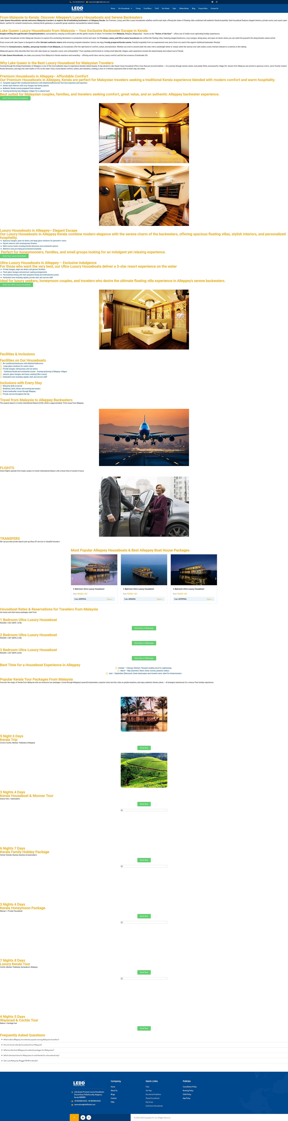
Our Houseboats (123, 8)
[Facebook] (212, 1)
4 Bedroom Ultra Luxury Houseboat (138, 589)
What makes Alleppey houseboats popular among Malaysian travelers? (31, 1039)
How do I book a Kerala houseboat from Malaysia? (22, 1045)
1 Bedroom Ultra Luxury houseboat (88, 589)
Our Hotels (165, 8)
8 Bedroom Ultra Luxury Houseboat (188, 589)
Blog (193, 8)
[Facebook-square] (83, 1117)
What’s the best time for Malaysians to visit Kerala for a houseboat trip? (31, 1055)
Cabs (174, 8)
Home (113, 8)
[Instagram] (216, 1)
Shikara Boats (184, 8)
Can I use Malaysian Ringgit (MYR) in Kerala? (20, 1061)
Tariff (157, 8)
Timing (138, 8)
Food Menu (148, 8)
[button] (72, 578)
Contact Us (214, 8)
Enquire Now (203, 8)
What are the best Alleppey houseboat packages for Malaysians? (28, 1050)
